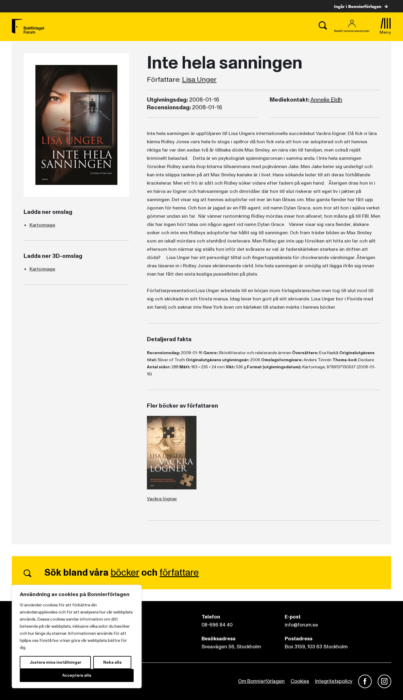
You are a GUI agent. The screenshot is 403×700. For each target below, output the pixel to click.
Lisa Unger (199, 80)
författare (179, 572)
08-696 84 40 (217, 624)
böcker (125, 572)
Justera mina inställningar (55, 662)
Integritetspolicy (333, 681)
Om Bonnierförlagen (261, 681)
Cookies (300, 681)
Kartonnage (42, 225)
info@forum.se (301, 624)
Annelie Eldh (326, 100)
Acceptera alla (76, 675)
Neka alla (112, 662)
